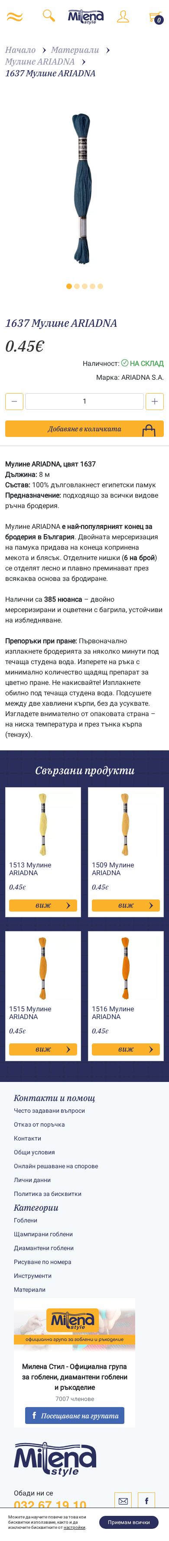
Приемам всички (129, 1522)
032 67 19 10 (50, 1505)
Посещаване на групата (80, 1415)
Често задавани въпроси (49, 1110)
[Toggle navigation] (14, 17)
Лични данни (32, 1179)
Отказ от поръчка (39, 1124)
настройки (74, 1527)
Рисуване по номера (43, 1261)
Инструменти (33, 1275)
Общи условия (34, 1152)
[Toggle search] (49, 17)
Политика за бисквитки (47, 1193)
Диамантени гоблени (44, 1248)
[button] (69, 286)
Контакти (27, 1138)
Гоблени (25, 1220)
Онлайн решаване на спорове (56, 1166)
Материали (30, 1289)
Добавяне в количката (84, 428)
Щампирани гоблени (43, 1234)
